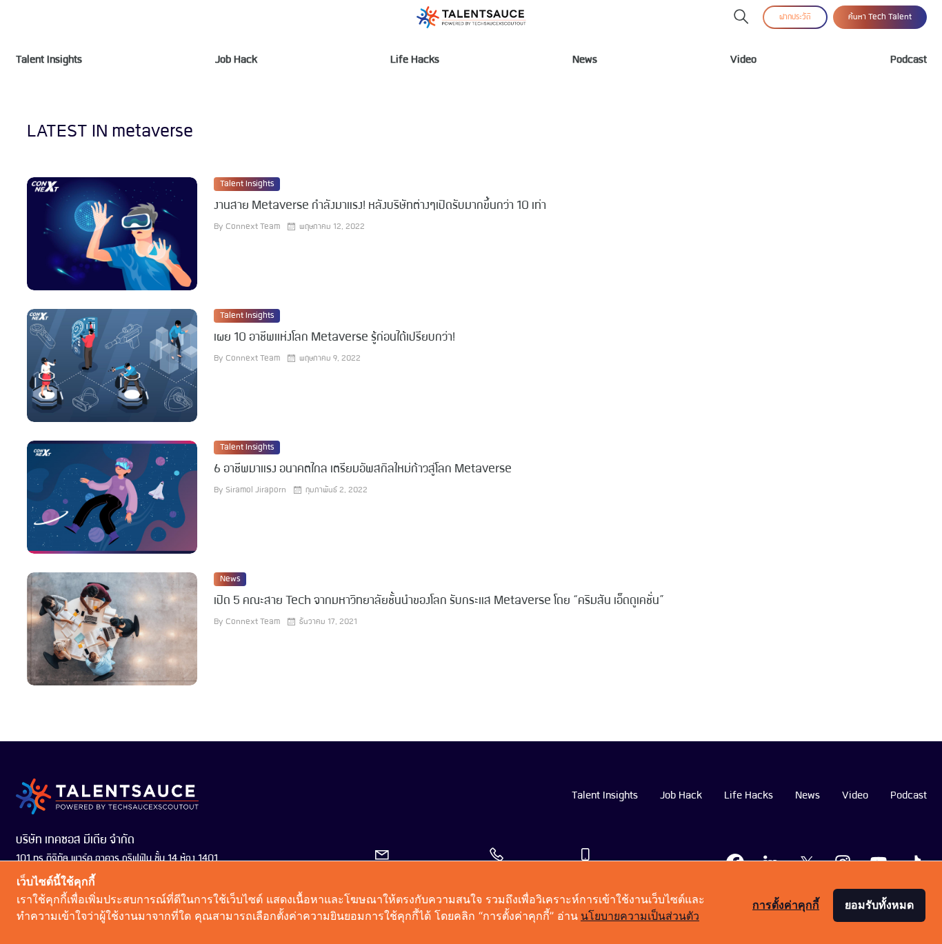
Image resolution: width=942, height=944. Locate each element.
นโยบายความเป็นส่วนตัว (640, 916)
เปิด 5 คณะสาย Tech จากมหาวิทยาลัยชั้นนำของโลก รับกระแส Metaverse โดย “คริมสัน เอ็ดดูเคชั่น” (439, 600)
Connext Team (253, 227)
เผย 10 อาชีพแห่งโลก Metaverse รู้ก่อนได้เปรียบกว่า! (334, 337)
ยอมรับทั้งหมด (879, 905)
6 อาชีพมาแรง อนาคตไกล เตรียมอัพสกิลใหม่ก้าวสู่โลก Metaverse (363, 469)
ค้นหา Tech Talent (880, 17)
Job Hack (236, 60)
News (584, 60)
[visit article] (112, 233)
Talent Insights (49, 60)
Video (743, 60)
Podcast (908, 60)
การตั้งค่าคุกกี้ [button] (785, 905)
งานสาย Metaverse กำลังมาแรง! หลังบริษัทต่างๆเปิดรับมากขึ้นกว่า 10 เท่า (380, 205)
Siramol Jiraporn (256, 490)
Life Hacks (414, 60)
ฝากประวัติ (795, 17)
